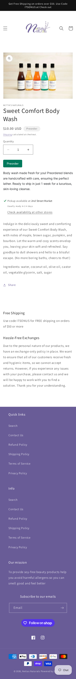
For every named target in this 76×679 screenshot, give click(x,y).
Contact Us (15, 435)
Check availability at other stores (29, 212)
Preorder (13, 163)
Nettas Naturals (31, 671)
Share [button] (12, 285)
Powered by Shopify (51, 671)
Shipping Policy (18, 454)
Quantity (8, 141)
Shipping (7, 134)
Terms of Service (19, 463)
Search (13, 426)
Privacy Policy (17, 473)
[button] (5, 28)
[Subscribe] (62, 608)
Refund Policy (17, 445)
